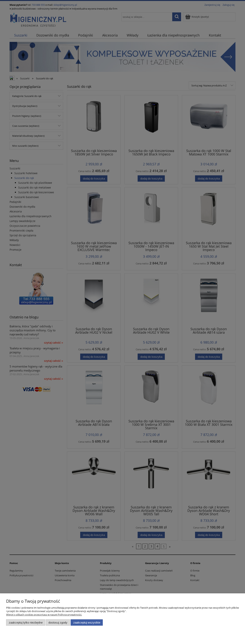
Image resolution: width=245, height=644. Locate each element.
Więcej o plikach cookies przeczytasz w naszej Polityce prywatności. (44, 614)
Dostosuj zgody (57, 622)
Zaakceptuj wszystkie (86, 622)
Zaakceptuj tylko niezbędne (26, 622)
